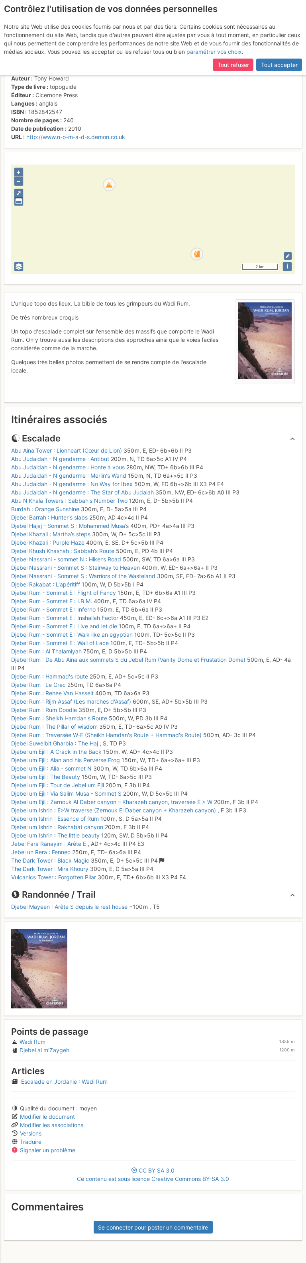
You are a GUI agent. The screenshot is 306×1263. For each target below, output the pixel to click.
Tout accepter (279, 64)
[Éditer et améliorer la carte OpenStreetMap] (288, 256)
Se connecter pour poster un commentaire (153, 1227)
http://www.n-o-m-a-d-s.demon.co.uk (75, 136)
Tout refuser (233, 64)
